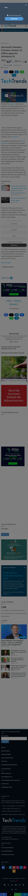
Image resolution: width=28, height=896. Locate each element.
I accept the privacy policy (14, 15)
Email (6, 7)
